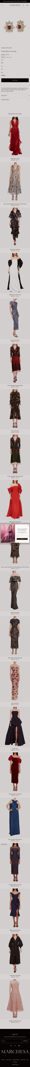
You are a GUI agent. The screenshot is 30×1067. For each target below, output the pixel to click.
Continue (22, 538)
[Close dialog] (28, 525)
